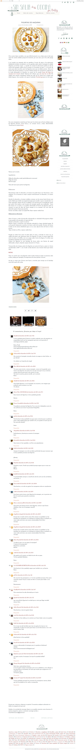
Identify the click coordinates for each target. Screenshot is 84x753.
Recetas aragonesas (13, 741)
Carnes (19, 733)
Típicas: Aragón (63, 743)
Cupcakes (57, 735)
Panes (15, 740)
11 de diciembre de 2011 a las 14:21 (34, 653)
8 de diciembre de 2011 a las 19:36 (24, 416)
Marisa (15, 440)
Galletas (49, 736)
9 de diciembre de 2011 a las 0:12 (37, 565)
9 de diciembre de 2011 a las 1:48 (23, 575)
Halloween (61, 736)
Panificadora (23, 740)
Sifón (40, 741)
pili (14, 575)
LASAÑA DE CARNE (65, 89)
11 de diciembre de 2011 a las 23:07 (32, 677)
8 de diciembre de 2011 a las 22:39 (32, 502)
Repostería (23, 741)
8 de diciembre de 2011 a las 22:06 (28, 483)
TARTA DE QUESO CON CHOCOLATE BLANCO (65, 95)
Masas (44, 738)
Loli (14, 491)
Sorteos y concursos (58, 741)
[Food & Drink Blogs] (65, 180)
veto (15, 552)
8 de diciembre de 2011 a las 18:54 (25, 380)
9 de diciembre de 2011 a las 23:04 (25, 623)
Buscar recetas (51, 13)
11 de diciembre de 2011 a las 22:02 (31, 663)
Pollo (47, 740)
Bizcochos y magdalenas (41, 732)
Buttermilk (71, 732)
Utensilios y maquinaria (65, 166)
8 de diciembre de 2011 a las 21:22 (24, 448)
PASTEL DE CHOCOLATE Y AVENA (67, 72)
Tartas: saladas (29, 743)
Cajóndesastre (12, 733)
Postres (52, 740)
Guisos (55, 736)
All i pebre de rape (41, 326)
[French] (63, 42)
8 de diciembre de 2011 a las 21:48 (25, 462)
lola (14, 448)
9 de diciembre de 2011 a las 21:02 (25, 615)
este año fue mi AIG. (45, 73)
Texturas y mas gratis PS (65, 174)
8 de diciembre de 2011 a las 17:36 (25, 335)
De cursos (63, 735)
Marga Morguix (18, 663)
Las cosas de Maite (42, 749)
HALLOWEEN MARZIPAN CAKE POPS (15, 326)
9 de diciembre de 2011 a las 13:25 (29, 607)
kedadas (24, 738)
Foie (44, 736)
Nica (15, 462)
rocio (15, 615)
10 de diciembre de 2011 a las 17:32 (27, 634)
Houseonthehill (65, 158)
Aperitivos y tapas (13, 732)
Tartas (66, 741)
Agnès (15, 597)
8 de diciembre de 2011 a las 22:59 (32, 514)
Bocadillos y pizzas (54, 732)
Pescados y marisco (38, 740)
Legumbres (38, 738)
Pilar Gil (16, 366)
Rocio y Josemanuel (18, 502)
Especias (25, 736)
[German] (65, 42)
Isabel (15, 474)
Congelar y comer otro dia (38, 735)
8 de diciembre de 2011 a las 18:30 (26, 366)
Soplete (49, 741)
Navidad (71, 738)
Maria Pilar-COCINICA (20, 392)
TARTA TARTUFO (64, 78)
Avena (26, 732)
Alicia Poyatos (17, 539)
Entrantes (11, 736)
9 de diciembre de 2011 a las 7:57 (25, 597)
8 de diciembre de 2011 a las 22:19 (24, 491)
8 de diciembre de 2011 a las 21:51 (25, 474)
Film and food (38, 736)
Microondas (64, 738)
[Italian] (67, 42)
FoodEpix (16, 589)
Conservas (49, 735)
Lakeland (65, 161)
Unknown (16, 353)
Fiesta (30, 736)
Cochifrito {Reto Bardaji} (28, 326)
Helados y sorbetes (70, 736)
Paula (15, 335)
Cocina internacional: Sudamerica (22, 735)
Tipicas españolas (53, 743)
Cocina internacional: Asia (37, 733)
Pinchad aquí (39, 77)
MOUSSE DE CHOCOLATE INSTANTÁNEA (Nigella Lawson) (66, 68)
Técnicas (37, 743)
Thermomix (43, 743)
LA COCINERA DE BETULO (21, 565)
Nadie (15, 380)
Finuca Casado (17, 403)
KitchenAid (31, 738)
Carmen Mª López (18, 677)
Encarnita (16, 483)
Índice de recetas (28, 13)
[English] (61, 42)
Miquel (15, 430)
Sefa (15, 623)
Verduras (16, 745)
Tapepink (65, 163)
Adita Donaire (17, 607)
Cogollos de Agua (18, 514)
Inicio (18, 13)
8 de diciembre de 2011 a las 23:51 (24, 552)
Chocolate (26, 733)
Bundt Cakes (64, 732)
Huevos (18, 738)
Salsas (30, 741)
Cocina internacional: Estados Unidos (54, 733)
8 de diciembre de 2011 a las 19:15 (30, 403)
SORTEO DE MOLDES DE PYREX (67, 61)
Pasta (29, 740)
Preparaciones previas (62, 740)
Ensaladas (70, 735)
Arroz (21, 732)
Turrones (72, 743)
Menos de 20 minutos (53, 738)
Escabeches (18, 736)
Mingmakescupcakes (65, 176)
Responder (16, 351)
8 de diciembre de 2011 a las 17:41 (27, 353)
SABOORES (65, 171)
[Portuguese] (69, 42)
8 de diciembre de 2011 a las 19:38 (26, 430)
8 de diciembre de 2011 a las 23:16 (29, 539)
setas (35, 741)
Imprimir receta (12, 306)
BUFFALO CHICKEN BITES (66, 56)
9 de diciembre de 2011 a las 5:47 (26, 589)
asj (14, 416)
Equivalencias (39, 13)
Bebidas (32, 732)
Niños (10, 740)
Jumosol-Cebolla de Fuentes (65, 168)
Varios (10, 745)
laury (15, 642)
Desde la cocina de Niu (19, 653)
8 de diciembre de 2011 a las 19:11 (34, 392)
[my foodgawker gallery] (65, 142)
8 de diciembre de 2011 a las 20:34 (26, 440)
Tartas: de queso (19, 743)
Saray (21, 125)
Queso (71, 740)
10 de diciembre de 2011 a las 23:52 (25, 642)
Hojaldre (13, 738)
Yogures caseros (29, 745)
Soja (44, 741)
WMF (21, 745)
